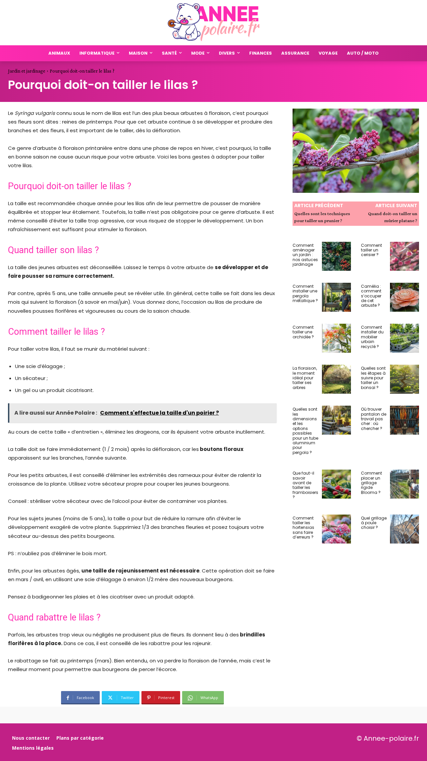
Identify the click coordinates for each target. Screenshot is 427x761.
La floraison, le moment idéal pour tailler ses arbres (305, 377)
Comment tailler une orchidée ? (303, 332)
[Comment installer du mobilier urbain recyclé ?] (404, 338)
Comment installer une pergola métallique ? (305, 293)
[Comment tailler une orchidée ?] (336, 338)
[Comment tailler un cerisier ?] (404, 256)
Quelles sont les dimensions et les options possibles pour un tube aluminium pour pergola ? (305, 430)
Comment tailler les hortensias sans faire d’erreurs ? (303, 527)
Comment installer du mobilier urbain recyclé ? (372, 336)
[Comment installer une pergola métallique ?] (336, 297)
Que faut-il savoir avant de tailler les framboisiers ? (305, 485)
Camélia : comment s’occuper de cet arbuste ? (371, 295)
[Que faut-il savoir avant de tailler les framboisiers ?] (336, 484)
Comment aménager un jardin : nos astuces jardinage (305, 254)
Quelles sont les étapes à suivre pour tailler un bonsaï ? (373, 377)
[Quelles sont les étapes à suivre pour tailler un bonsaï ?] (404, 379)
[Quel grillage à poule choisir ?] (404, 529)
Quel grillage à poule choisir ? (374, 523)
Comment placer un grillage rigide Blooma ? (371, 482)
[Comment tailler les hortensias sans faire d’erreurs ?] (336, 529)
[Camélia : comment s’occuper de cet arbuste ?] (404, 297)
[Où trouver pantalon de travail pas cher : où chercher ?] (404, 420)
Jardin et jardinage (26, 71)
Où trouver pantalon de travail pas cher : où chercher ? (373, 418)
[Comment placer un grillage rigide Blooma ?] (404, 484)
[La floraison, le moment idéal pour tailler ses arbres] (336, 379)
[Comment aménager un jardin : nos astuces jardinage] (336, 256)
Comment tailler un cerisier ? (371, 250)
